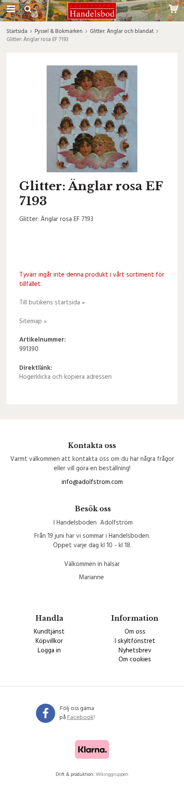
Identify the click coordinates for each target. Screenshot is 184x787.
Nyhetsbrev (135, 651)
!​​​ (81, 717)
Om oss (135, 632)
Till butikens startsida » (52, 303)
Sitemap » (33, 321)
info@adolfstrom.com (92, 482)
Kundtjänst (49, 632)
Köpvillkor (49, 641)
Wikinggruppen (112, 774)
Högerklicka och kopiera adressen (65, 377)
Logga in (49, 651)
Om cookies (135, 659)
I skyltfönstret (135, 641)
